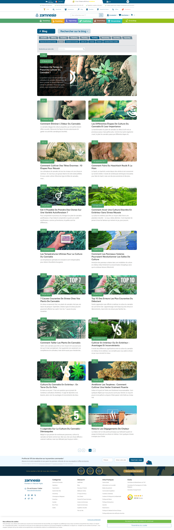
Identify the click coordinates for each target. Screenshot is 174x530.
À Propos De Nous (81, 493)
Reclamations (105, 507)
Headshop (54, 485)
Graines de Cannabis (57, 482)
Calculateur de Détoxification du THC (136, 482)
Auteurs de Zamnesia (82, 502)
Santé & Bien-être (56, 491)
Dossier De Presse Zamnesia (84, 499)
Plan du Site (80, 510)
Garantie (104, 505)
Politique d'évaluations (108, 502)
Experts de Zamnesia (82, 505)
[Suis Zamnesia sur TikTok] (25, 498)
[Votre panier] (133, 15)
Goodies (54, 502)
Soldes (54, 507)
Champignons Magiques (58, 496)
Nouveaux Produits (82, 488)
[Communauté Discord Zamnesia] (32, 498)
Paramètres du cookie (139, 525)
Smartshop (55, 493)
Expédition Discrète (82, 507)
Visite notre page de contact (34, 490)
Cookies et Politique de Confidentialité (111, 496)
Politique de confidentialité (44, 463)
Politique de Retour (107, 499)
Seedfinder (80, 482)
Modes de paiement (107, 488)
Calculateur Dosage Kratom (134, 490)
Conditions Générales (107, 493)
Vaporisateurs (55, 488)
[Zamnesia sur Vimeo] (32, 495)
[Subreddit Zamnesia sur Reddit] (29, 498)
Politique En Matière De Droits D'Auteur (111, 510)
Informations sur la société (108, 485)
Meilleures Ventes (81, 491)
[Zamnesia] (51, 15)
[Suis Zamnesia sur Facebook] (25, 495)
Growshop (54, 499)
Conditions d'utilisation (58, 463)
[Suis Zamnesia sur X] (35, 495)
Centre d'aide (105, 482)
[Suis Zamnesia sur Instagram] (29, 495)
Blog (78, 485)
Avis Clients (80, 496)
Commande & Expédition (108, 491)
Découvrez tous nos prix (134, 471)
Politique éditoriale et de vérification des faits (113, 513)
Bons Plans (55, 505)
